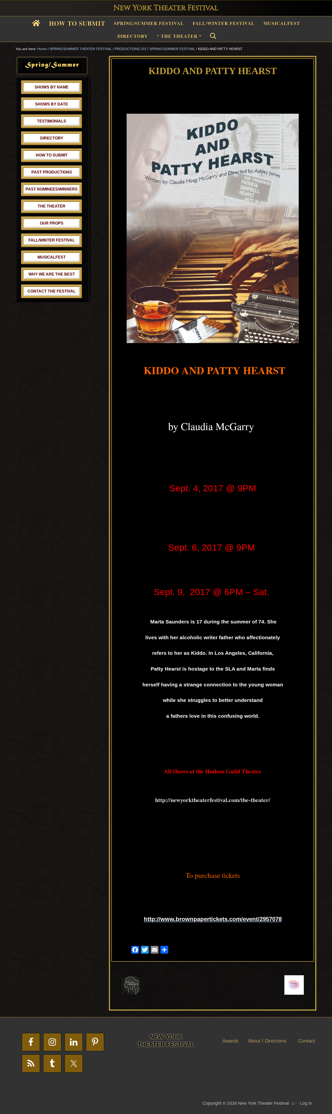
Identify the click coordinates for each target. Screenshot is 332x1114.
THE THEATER (51, 206)
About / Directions (267, 1041)
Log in (306, 1103)
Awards (230, 1041)
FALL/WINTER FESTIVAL (51, 240)
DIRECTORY (51, 138)
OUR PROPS (51, 223)
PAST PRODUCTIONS (51, 172)
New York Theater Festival (166, 8)
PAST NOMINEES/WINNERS (52, 189)
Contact (306, 1041)
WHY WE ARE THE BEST (51, 274)
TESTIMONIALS (51, 121)
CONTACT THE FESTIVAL (51, 291)
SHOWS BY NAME (52, 87)
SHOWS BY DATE (51, 104)
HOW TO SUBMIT (52, 155)
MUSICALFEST (51, 257)
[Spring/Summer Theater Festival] (52, 67)
